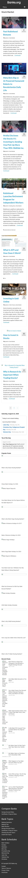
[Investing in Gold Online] (14, 289)
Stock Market (12, 38)
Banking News (12, 205)
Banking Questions (7, 822)
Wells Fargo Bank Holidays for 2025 (11, 551)
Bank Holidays (5, 843)
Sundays (4, 845)
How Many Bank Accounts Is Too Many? (17, 679)
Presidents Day (6, 851)
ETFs (5, 278)
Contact (4, 866)
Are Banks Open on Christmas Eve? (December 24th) (17, 754)
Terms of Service (6, 868)
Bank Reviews (5, 826)
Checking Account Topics (8, 832)
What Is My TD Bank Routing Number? (12, 654)
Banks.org (14, 863)
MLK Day (4, 849)
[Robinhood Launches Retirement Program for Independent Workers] (14, 184)
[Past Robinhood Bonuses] (14, 22)
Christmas (4, 859)
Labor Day (4, 855)
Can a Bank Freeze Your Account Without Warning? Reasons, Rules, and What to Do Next (17, 692)
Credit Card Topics (7, 834)
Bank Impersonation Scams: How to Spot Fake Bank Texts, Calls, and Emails (17, 712)
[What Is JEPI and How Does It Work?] (14, 241)
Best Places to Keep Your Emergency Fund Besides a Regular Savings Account (16, 663)
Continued (18, 55)
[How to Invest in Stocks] (14, 331)
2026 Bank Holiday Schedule (9, 605)
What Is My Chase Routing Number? (11, 467)
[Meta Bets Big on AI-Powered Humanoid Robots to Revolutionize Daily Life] (14, 68)
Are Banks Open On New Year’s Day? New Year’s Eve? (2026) (17, 746)
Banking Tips (5, 824)
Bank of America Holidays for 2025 (11, 535)
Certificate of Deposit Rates (9, 814)
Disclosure (4, 872)
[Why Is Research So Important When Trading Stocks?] (14, 366)
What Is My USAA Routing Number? (11, 621)
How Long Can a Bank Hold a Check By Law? (14, 637)
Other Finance (12, 305)
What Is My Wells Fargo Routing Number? (13, 519)
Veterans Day (5, 857)
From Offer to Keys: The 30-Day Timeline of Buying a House (17, 774)
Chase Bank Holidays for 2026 (10, 484)
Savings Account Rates (8, 812)
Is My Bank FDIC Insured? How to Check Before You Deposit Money (17, 729)
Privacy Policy (5, 870)
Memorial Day (5, 853)
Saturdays (4, 847)
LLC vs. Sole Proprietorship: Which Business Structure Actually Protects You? (16, 788)
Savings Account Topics (8, 828)
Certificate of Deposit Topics (9, 830)
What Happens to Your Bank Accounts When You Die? (16, 761)
